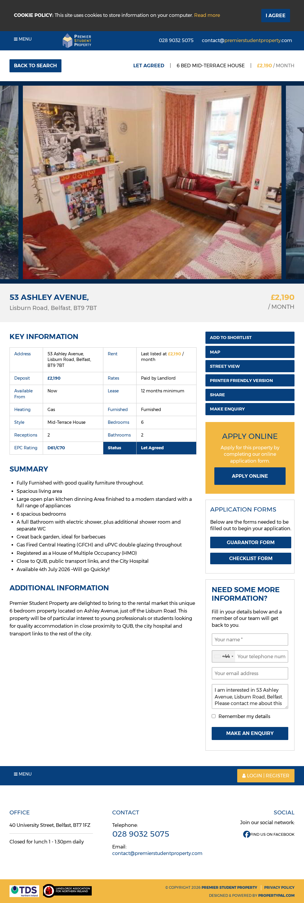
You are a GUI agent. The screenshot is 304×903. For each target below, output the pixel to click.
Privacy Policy (279, 887)
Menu (25, 39)
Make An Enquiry (250, 733)
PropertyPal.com (276, 895)
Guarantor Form (251, 542)
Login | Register (268, 776)
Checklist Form (251, 558)
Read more (207, 15)
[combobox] (223, 656)
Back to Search (35, 65)
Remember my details (244, 716)
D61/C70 (56, 447)
